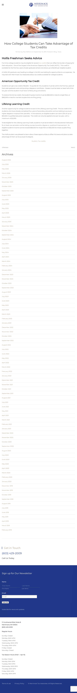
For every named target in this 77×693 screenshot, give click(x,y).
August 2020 (6, 451)
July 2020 (5, 455)
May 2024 (5, 252)
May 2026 (5, 169)
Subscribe (5, 602)
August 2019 (6, 503)
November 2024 (7, 226)
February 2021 (7, 424)
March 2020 (6, 473)
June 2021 (5, 407)
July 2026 (5, 164)
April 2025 (5, 213)
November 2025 (7, 182)
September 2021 (7, 393)
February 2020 (7, 477)
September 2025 (8, 191)
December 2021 (7, 380)
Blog (55, 52)
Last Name (25, 588)
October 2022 (6, 336)
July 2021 (5, 402)
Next (72, 147)
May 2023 (5, 305)
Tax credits (41, 141)
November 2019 (7, 490)
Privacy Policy (19, 683)
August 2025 (6, 195)
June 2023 (5, 301)
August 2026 (6, 160)
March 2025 (6, 217)
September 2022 (8, 340)
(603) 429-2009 (12, 553)
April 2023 (5, 310)
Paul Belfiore (27, 52)
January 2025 (6, 222)
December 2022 (7, 327)
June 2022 (5, 354)
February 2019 (7, 530)
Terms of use (6, 683)
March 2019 (6, 525)
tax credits (42, 63)
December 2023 (7, 274)
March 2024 (6, 261)
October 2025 (6, 186)
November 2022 (7, 332)
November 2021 (7, 384)
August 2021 (6, 398)
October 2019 (6, 495)
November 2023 (7, 279)
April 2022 (5, 362)
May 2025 (5, 208)
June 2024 (5, 248)
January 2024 (6, 270)
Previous (5, 147)
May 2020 (5, 464)
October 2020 (7, 442)
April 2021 (5, 415)
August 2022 (6, 345)
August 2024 (6, 239)
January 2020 (6, 481)
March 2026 (6, 173)
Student (34, 141)
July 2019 (5, 508)
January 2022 (6, 376)
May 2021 (5, 411)
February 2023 (7, 318)
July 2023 (5, 296)
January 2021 (6, 429)
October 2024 (7, 230)
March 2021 (6, 420)
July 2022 (5, 349)
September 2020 (8, 446)
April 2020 (5, 468)
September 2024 (8, 235)
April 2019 (5, 521)
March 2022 (6, 367)
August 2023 (6, 292)
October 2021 (6, 389)
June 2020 (5, 459)
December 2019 (7, 486)
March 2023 (6, 314)
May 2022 (5, 358)
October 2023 (6, 283)
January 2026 (6, 177)
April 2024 (5, 257)
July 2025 (5, 199)
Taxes (59, 52)
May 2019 (5, 517)
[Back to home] (38, 4)
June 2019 (5, 512)
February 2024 (7, 266)
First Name (5, 588)
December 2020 (7, 433)
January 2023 (6, 323)
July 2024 (5, 244)
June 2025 (5, 204)
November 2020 (7, 437)
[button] (3, 4)
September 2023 (8, 288)
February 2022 (7, 371)
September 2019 (7, 499)
